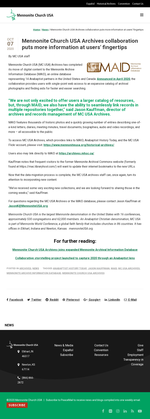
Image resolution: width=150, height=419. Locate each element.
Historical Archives (106, 3)
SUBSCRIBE (17, 405)
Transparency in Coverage (133, 362)
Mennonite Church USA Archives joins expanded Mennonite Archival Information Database (75, 249)
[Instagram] (117, 411)
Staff (140, 350)
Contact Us (137, 3)
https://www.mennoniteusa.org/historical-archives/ (79, 145)
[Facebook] (103, 411)
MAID (114, 268)
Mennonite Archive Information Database (34, 273)
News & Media (63, 345)
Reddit (54, 299)
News (35, 268)
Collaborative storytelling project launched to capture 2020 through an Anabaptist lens (75, 258)
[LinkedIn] (125, 411)
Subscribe (66, 355)
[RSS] (132, 411)
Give (140, 345)
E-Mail (132, 299)
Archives (25, 268)
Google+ (94, 299)
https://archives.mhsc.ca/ (76, 153)
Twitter (36, 299)
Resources (101, 355)
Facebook (16, 299)
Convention (124, 3)
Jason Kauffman (99, 268)
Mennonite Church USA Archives (83, 273)
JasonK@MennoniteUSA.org (28, 206)
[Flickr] (110, 411)
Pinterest (73, 299)
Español (91, 3)
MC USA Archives (129, 268)
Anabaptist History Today (70, 268)
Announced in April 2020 (113, 79)
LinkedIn (114, 299)
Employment (135, 355)
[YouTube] (139, 411)
